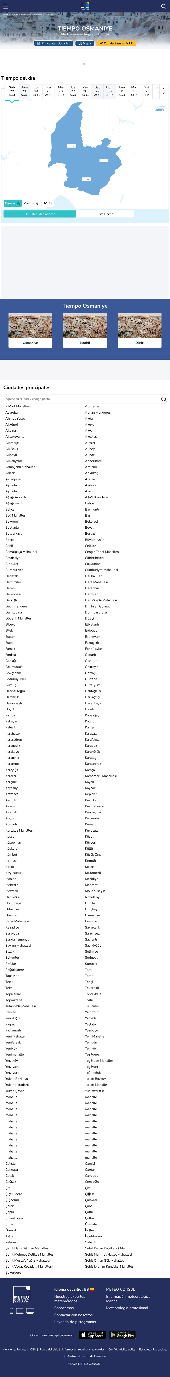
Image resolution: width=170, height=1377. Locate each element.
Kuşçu (9, 836)
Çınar (9, 1224)
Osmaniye (49, 14)
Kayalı (89, 782)
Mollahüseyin (95, 891)
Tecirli (10, 982)
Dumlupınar (14, 612)
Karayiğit (11, 770)
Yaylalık (90, 1024)
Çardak (90, 1169)
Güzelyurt (92, 685)
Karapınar (12, 757)
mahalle (11, 1097)
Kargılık (11, 782)
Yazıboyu (91, 1030)
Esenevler (92, 636)
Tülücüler (92, 1006)
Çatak (9, 1175)
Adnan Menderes (98, 412)
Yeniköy (11, 1048)
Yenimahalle (14, 1054)
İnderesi (11, 1242)
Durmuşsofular (96, 612)
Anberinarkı (93, 461)
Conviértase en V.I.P (118, 43)
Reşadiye (12, 927)
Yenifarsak (13, 1042)
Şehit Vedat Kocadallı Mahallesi (29, 1266)
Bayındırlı (92, 509)
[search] (163, 6)
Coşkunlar (92, 564)
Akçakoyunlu (14, 436)
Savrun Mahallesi (18, 945)
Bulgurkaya (13, 533)
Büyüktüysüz (94, 540)
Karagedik (12, 745)
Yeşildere (92, 1054)
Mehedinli (12, 885)
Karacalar (92, 733)
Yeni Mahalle (15, 1036)
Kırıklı (9, 867)
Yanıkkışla (12, 1018)
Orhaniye (12, 909)
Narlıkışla (12, 897)
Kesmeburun (94, 806)
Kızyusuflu (13, 873)
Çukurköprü (14, 1218)
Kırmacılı (11, 860)
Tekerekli (92, 988)
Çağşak (10, 1181)
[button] (82, 179)
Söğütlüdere (14, 970)
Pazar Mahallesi (17, 921)
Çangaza (11, 1169)
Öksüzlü (91, 1224)
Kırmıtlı (90, 860)
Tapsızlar (12, 976)
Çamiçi (90, 1163)
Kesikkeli (91, 800)
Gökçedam (13, 673)
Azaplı (89, 491)
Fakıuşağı (92, 642)
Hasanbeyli (13, 703)
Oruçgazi (11, 915)
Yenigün (91, 1042)
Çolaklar (91, 1200)
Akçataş (91, 436)
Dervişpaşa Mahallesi (101, 600)
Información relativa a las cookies (83, 1349)
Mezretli (11, 891)
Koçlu (9, 818)
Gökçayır (91, 667)
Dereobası (92, 588)
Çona (88, 1206)
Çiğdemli (12, 1200)
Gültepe (91, 679)
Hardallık (12, 697)
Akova (89, 424)
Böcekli (10, 540)
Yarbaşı (90, 1018)
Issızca (10, 715)
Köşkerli (11, 848)
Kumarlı (11, 824)
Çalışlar (11, 1163)
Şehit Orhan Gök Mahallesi (105, 1260)
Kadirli (90, 721)
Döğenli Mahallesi (19, 618)
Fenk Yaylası (94, 648)
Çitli (8, 1188)
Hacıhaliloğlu (15, 691)
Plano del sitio (49, 1349)
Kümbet (11, 854)
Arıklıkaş (91, 473)
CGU (33, 1349)
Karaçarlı (11, 776)
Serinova (91, 957)
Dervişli (11, 600)
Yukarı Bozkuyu (16, 1078)
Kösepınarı (13, 842)
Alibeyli (91, 449)
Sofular (10, 964)
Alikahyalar (13, 461)
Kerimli (10, 800)
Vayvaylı (11, 1012)
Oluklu (90, 903)
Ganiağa (11, 661)
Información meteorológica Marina (128, 1299)
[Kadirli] (67, 145)
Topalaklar (13, 994)
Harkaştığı (92, 697)
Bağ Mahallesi (16, 515)
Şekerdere (13, 1272)
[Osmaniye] (82, 179)
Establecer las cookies (153, 1349)
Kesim (10, 806)
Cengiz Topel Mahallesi (102, 552)
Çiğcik (89, 1194)
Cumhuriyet (14, 570)
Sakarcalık (92, 927)
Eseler (10, 636)
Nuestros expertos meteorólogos (69, 1299)
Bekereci (91, 521)
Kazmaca (11, 794)
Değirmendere (16, 606)
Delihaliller (93, 576)
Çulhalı (90, 1218)
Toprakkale (93, 994)
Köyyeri (90, 842)
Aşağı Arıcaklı (15, 497)
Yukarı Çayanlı (15, 1091)
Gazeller (91, 661)
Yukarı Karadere (17, 1085)
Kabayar (11, 721)
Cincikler (11, 564)
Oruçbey (91, 909)
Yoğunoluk (93, 1072)
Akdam (90, 418)
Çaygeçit (91, 1175)
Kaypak (90, 788)
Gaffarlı (90, 654)
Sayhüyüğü (93, 945)
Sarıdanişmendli (17, 939)
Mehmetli (92, 885)
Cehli (9, 546)
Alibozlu (91, 455)
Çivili (88, 1188)
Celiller (90, 546)
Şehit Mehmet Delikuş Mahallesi (30, 1254)
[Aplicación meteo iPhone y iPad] (92, 1335)
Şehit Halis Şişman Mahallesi (27, 1248)
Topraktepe (13, 1000)
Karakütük (92, 751)
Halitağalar (93, 691)
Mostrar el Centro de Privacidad (87, 1356)
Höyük (10, 709)
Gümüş (10, 685)
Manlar (10, 879)
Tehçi (89, 982)
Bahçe (89, 503)
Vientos (29, 203)
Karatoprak (93, 763)
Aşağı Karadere (96, 497)
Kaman (90, 727)
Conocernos (64, 1307)
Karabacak (12, 733)
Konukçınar (93, 812)
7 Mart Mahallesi (18, 406)
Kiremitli (11, 812)
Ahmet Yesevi (15, 418)
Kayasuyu (12, 788)
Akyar (89, 430)
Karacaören (13, 739)
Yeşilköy (11, 1060)
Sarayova (12, 933)
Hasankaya (93, 703)
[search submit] (164, 399)
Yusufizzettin (94, 1091)
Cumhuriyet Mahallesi (101, 570)
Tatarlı (90, 976)
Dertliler (91, 594)
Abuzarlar (92, 406)
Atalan (90, 479)
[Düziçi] (99, 160)
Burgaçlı (91, 533)
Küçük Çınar (94, 854)
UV (45, 203)
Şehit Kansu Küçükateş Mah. (106, 1248)
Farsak (10, 648)
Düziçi (89, 618)
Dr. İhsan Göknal (97, 606)
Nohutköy (92, 897)
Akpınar (11, 430)
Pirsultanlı (92, 921)
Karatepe (12, 763)
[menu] (6, 6)
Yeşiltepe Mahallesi (99, 1060)
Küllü (89, 848)
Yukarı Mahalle (96, 1085)
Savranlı (91, 939)
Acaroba (11, 412)
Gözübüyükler (15, 679)
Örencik (11, 1230)
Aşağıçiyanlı (14, 503)
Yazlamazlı (13, 1030)
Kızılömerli (93, 873)
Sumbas (91, 964)
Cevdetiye (12, 558)
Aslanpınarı (13, 479)
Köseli (89, 836)
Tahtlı (89, 970)
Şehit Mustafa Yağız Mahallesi (27, 1260)
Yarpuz (10, 1024)
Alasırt (90, 443)
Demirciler (13, 582)
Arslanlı (91, 467)
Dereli (10, 588)
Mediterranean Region (31, 14)
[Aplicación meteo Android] (122, 1335)
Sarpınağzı (92, 933)
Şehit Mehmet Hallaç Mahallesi (108, 1254)
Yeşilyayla (12, 1066)
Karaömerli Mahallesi (101, 776)
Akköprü (11, 424)
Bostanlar (12, 527)
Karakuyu (12, 751)
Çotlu (89, 1212)
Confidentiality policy (121, 1349)
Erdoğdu (91, 630)
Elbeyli (10, 624)
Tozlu (89, 1000)
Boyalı (89, 527)
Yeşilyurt (91, 1066)
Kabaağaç (92, 715)
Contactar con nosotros (73, 1314)
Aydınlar (11, 485)
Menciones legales (14, 1349)
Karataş (90, 757)
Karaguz (91, 745)
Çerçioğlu (92, 1181)
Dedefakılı (13, 576)
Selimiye (91, 951)
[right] (164, 91)
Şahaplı (90, 1242)
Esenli (10, 642)
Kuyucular (92, 830)
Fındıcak (11, 654)
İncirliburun (93, 1236)
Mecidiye (91, 879)
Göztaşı (90, 673)
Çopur (9, 1212)
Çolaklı (10, 1206)
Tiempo (4, 14)
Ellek (9, 630)
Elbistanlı (92, 624)
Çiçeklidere (13, 1194)
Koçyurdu (92, 818)
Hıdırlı (89, 709)
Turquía (14, 14)
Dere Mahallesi (96, 582)
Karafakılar (93, 739)
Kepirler (91, 794)
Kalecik (10, 727)
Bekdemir (12, 521)
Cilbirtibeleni (94, 558)
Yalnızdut (92, 1012)
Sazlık (9, 951)
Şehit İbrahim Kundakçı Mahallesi (110, 1266)
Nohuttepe (13, 903)
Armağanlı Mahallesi (20, 467)
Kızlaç (89, 867)
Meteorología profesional (127, 1307)
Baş (88, 515)
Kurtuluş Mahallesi (19, 830)
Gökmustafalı (15, 667)
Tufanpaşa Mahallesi (20, 1006)
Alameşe (12, 443)
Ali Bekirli (12, 449)
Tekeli (10, 988)
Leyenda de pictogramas (75, 1321)
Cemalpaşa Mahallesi (21, 552)
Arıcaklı (11, 473)
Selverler (12, 957)
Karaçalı (91, 770)
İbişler (89, 1230)
